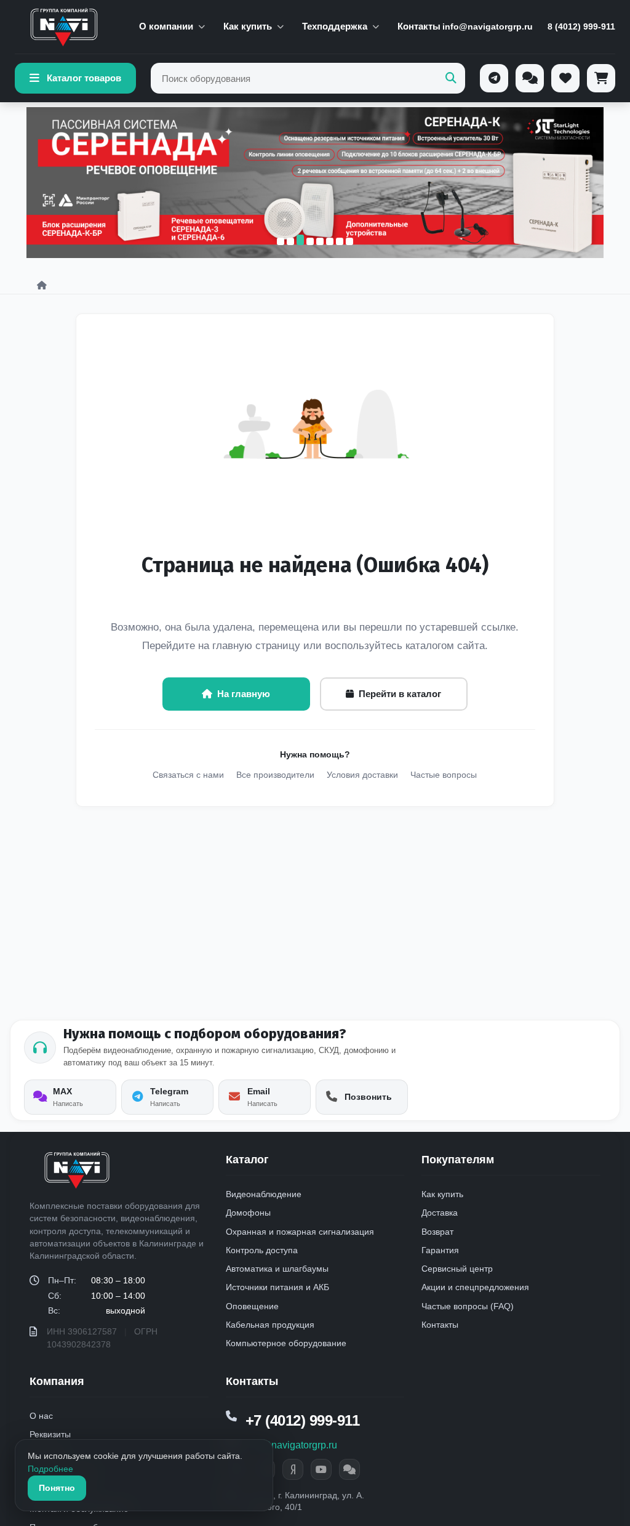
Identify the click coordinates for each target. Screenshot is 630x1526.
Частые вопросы (443, 775)
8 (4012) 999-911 (581, 26)
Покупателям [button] (457, 1159)
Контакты (419, 26)
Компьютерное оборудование (286, 1343)
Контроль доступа (262, 1250)
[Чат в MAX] (349, 1469)
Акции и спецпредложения (475, 1287)
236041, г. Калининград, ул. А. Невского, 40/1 (304, 1501)
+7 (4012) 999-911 (302, 1420)
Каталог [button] (247, 1159)
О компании (166, 26)
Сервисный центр (457, 1269)
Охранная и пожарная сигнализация (300, 1232)
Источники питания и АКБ (277, 1287)
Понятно (57, 1488)
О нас (41, 1416)
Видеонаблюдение (263, 1194)
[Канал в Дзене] (292, 1469)
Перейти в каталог (400, 693)
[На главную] (64, 27)
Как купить (247, 26)
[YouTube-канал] (321, 1469)
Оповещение (252, 1306)
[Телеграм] (494, 78)
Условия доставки (362, 775)
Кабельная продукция (270, 1325)
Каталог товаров (84, 78)
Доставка (439, 1212)
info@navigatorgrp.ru (487, 26)
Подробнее (50, 1469)
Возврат (437, 1232)
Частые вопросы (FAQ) (467, 1306)
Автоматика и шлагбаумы (277, 1269)
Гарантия (440, 1250)
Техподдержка (334, 26)
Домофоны (248, 1212)
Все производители (275, 775)
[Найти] (451, 78)
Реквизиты (50, 1434)
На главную (243, 693)
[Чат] (530, 78)
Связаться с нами (188, 775)
